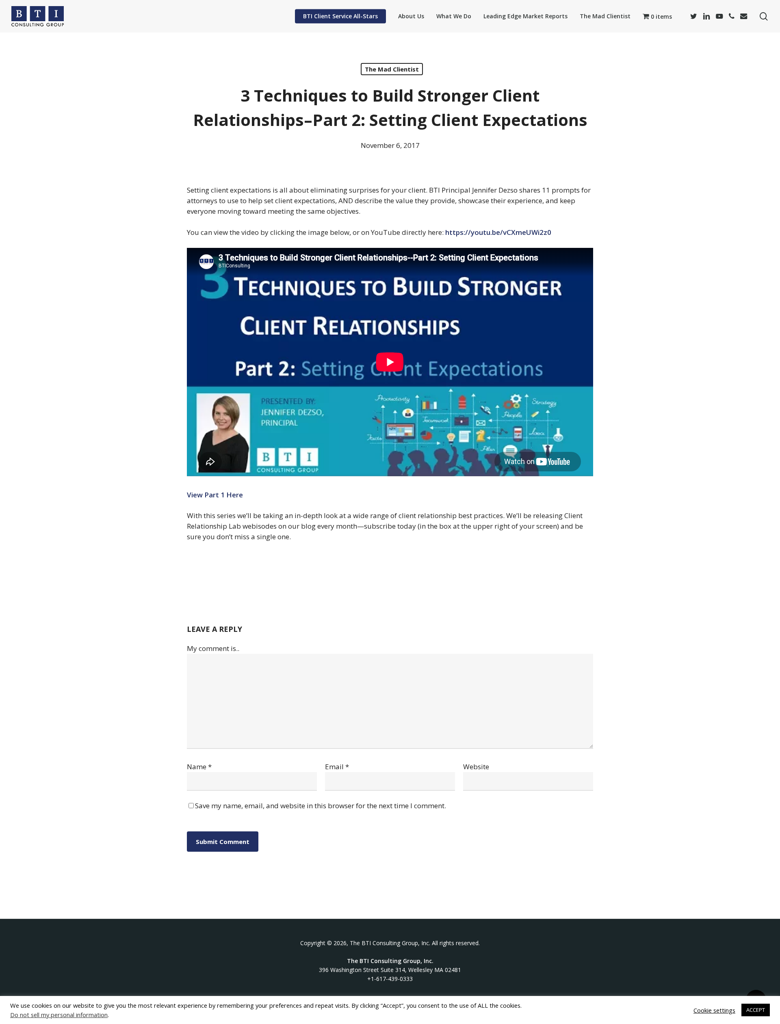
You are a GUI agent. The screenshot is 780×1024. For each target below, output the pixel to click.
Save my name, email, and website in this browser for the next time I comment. (320, 805)
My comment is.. (213, 648)
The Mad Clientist (392, 69)
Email (337, 766)
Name (199, 766)
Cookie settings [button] (714, 1010)
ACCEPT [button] (755, 1009)
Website (476, 766)
